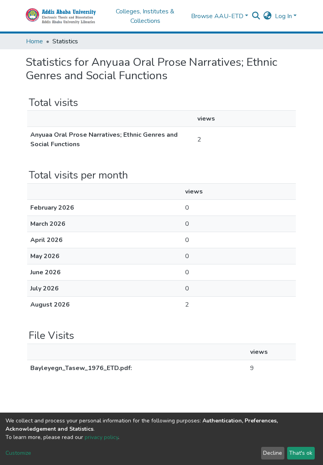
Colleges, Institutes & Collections (145, 16)
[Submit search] (256, 16)
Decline (272, 453)
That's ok (300, 453)
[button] (268, 16)
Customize (18, 453)
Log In (283, 16)
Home (34, 41)
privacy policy (101, 437)
